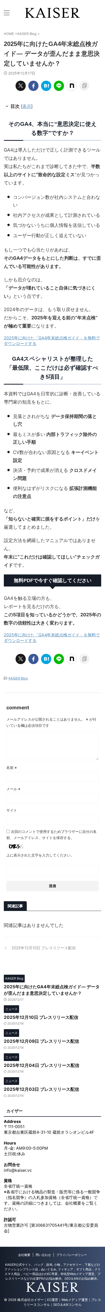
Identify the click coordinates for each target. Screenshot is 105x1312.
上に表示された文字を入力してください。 (40, 855)
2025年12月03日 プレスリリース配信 (41, 1089)
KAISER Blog (18, 678)
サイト (11, 810)
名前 (11, 767)
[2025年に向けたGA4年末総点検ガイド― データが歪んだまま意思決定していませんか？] (46, 86)
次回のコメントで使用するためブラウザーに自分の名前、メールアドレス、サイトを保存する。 (51, 834)
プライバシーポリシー (71, 1255)
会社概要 (24, 1255)
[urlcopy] (84, 86)
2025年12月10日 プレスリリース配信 (41, 1017)
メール (13, 789)
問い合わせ (43, 1255)
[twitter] (21, 86)
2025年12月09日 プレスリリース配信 (41, 1041)
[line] (59, 86)
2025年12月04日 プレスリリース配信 (41, 1065)
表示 (26, 106)
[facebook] (33, 86)
